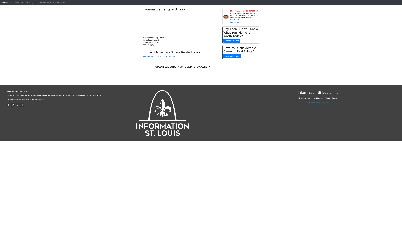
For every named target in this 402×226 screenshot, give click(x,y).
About (307, 98)
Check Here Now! (232, 41)
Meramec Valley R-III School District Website (160, 56)
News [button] (65, 2)
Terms (334, 98)
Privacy (328, 98)
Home (17, 2)
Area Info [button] (56, 2)
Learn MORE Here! (232, 56)
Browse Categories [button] (29, 2)
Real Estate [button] (45, 2)
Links (313, 98)
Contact (320, 98)
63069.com (7, 2)
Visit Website (234, 22)
